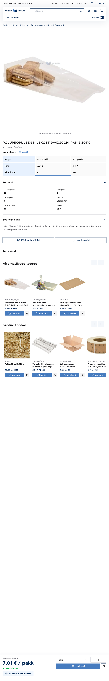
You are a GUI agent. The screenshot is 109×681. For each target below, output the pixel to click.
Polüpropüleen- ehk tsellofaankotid (47, 25)
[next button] (101, 262)
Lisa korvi (16, 313)
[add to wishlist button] (27, 313)
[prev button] (94, 262)
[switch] (102, 17)
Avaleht (6, 25)
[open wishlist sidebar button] (95, 10)
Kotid (15, 25)
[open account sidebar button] (89, 10)
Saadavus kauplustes (20, 673)
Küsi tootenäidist (30, 240)
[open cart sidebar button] (101, 10)
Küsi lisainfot (83, 240)
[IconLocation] (92, 3)
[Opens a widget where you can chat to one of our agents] (99, 676)
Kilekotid (24, 25)
